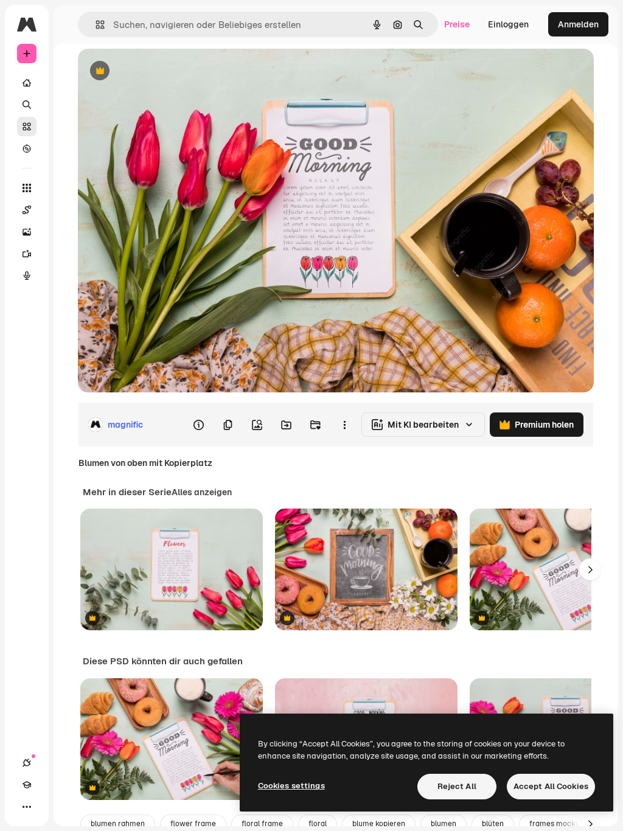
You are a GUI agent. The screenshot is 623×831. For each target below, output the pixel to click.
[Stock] (27, 126)
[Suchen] (27, 104)
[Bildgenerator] (27, 232)
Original (156, 71)
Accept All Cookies (550, 786)
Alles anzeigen (202, 492)
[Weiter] (590, 569)
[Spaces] (27, 210)
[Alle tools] (27, 188)
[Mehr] (27, 806)
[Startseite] (27, 82)
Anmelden (578, 24)
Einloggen (508, 24)
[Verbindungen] (27, 763)
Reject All (456, 786)
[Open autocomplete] (95, 24)
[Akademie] (27, 784)
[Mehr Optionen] (344, 424)
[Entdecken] (27, 148)
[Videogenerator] (27, 253)
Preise (457, 24)
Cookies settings (291, 786)
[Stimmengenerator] (27, 275)
